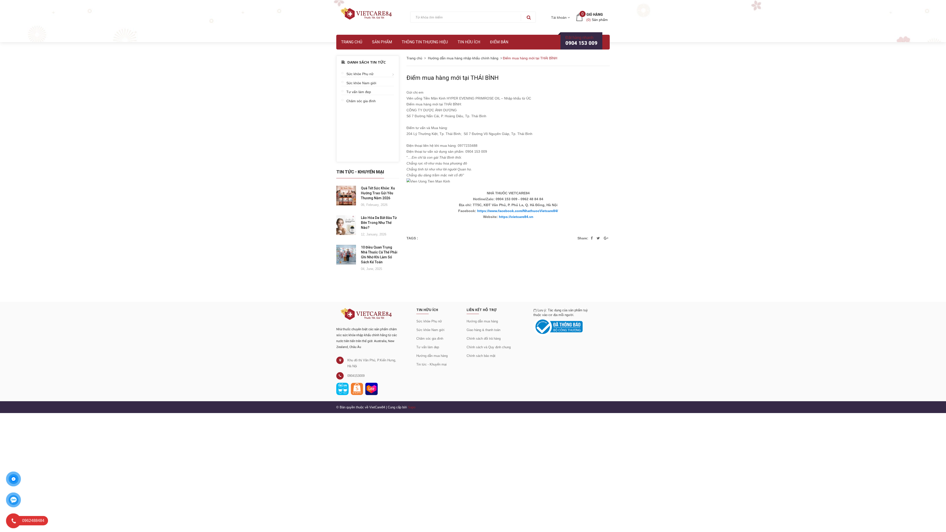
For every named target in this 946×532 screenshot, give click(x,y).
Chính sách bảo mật (481, 356)
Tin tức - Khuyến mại (431, 364)
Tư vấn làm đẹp (358, 92)
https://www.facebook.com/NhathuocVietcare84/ (517, 211)
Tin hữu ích (469, 42)
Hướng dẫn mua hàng (432, 356)
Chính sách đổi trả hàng (484, 338)
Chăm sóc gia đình (361, 101)
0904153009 (356, 376)
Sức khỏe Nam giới (361, 83)
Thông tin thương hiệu (425, 42)
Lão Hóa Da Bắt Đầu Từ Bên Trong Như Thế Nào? (379, 223)
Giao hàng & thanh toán (483, 330)
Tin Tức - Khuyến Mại (360, 171)
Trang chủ (351, 42)
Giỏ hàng (594, 15)
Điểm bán (499, 42)
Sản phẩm (382, 42)
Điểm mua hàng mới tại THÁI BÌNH (452, 78)
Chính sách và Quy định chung (489, 347)
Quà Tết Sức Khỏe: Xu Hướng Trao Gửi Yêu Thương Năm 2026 (378, 193)
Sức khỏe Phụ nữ (359, 74)
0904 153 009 (581, 43)
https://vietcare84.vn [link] (516, 217)
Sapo (411, 407)
